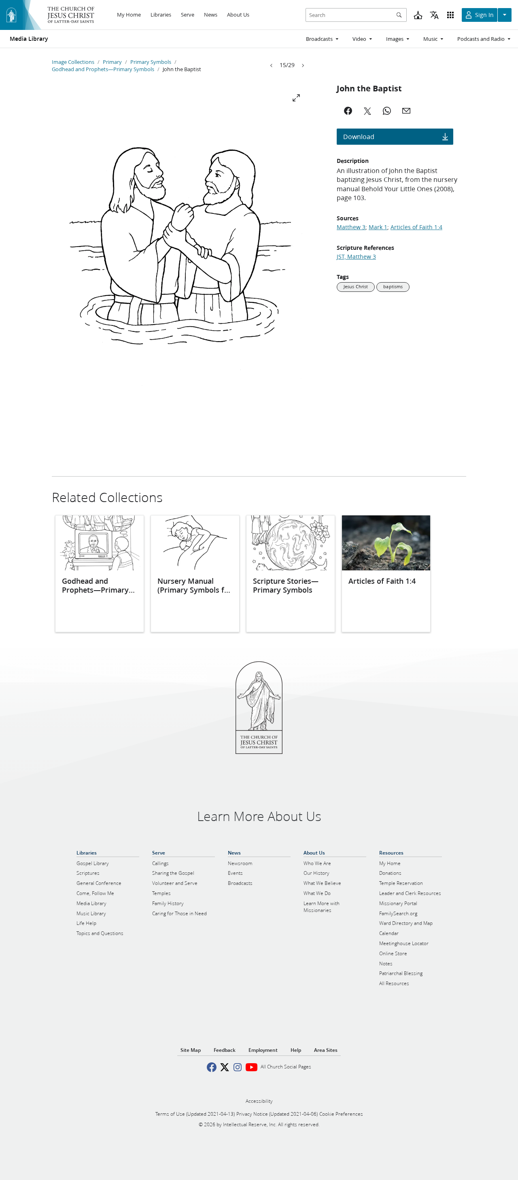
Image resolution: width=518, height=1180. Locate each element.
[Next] (303, 65)
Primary (112, 61)
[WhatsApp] (387, 111)
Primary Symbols (150, 61)
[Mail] (406, 111)
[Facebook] (348, 111)
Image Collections (73, 61)
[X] (367, 111)
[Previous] (271, 65)
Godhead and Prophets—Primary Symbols (103, 69)
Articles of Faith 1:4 (416, 227)
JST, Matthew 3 (356, 257)
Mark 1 (378, 227)
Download (358, 136)
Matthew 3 (351, 227)
